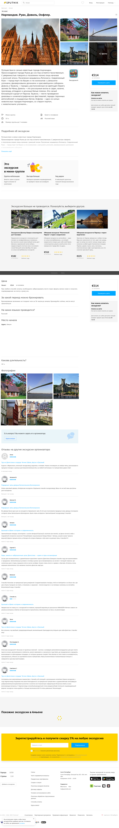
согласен (37, 751)
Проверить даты (104, 83)
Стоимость (54, 273)
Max (70, 786)
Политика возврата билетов (40, 786)
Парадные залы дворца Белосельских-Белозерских (20, 485)
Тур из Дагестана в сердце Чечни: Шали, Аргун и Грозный (22, 462)
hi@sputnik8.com (65, 789)
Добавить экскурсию (8, 784)
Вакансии (73, 815)
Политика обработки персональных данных (42, 797)
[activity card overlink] (26, 245)
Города (6, 772)
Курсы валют (35, 805)
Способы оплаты (36, 802)
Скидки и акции (36, 782)
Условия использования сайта (40, 793)
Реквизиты (81, 815)
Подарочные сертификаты (39, 779)
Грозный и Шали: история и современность (17, 530)
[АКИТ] (103, 785)
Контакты (89, 815)
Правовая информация (60, 815)
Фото (63, 273)
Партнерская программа (42, 815)
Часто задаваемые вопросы (40, 775)
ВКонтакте (63, 786)
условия (22, 823)
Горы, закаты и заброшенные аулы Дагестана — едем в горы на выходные (29, 555)
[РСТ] (108, 785)
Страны (6, 776)
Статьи (33, 772)
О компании (29, 815)
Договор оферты (36, 789)
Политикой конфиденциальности (71, 757)
